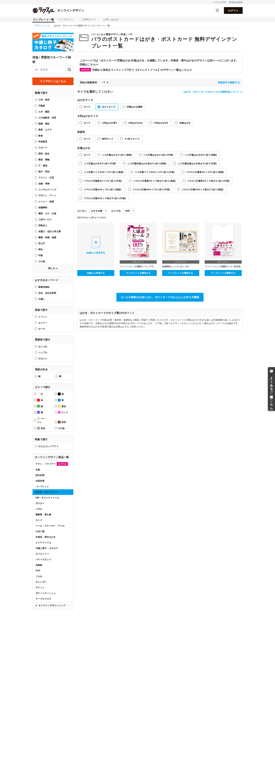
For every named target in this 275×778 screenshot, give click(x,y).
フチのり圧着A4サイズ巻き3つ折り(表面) (202, 189)
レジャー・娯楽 (46, 201)
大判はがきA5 (161, 123)
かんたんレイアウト (48, 446)
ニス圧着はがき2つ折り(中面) (158, 155)
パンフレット (42, 486)
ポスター (40, 503)
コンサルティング (47, 189)
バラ (103, 82)
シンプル (42, 352)
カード (39, 520)
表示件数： (117, 211)
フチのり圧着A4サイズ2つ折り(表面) (102, 189)
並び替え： (83, 211)
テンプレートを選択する (138, 273)
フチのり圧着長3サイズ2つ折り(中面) (103, 181)
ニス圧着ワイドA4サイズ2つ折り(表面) (103, 172)
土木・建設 (44, 111)
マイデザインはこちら (53, 81)
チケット (40, 587)
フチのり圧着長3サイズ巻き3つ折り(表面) (154, 181)
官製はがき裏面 (135, 107)
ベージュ (41, 420)
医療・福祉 (44, 123)
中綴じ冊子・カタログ (47, 548)
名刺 (38, 469)
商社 (40, 249)
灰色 (43, 428)
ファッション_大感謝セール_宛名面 (223, 266)
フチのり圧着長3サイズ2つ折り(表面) (205, 172)
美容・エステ (45, 129)
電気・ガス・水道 (47, 213)
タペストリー (42, 554)
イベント (42, 316)
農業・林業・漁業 (47, 237)
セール (41, 328)
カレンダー (41, 582)
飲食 (40, 135)
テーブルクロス (43, 598)
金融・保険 (44, 183)
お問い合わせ (111, 19)
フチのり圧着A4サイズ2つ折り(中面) (151, 189)
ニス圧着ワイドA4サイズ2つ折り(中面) (155, 172)
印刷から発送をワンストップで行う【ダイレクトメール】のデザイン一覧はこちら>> (136, 69)
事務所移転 (44, 287)
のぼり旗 (40, 531)
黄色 (64, 406)
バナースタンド (43, 559)
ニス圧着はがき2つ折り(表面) (117, 155)
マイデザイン (66, 19)
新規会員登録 (236, 2)
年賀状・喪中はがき (46, 537)
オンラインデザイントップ (52, 605)
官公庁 (41, 243)
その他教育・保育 (47, 117)
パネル (39, 509)
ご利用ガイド (88, 19)
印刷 (40, 255)
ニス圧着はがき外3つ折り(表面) (201, 155)
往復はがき (185, 123)
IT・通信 (42, 165)
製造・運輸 (44, 159)
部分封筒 (40, 475)
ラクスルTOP (219, 2)
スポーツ (42, 147)
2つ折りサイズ (132, 139)
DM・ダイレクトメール (47, 497)
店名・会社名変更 (47, 293)
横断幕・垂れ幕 (43, 514)
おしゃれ (42, 346)
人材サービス (45, 219)
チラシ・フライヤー (51, 464)
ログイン (233, 10)
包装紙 (39, 565)
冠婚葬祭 (42, 207)
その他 (41, 261)
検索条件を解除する (229, 82)
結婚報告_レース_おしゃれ (175, 266)
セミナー (42, 322)
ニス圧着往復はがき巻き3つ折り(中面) (197, 163)
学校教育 (42, 141)
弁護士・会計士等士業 (49, 231)
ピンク (65, 412)
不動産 (41, 105)
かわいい (42, 358)
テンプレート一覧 (43, 19)
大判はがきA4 (135, 123)
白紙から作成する (96, 273)
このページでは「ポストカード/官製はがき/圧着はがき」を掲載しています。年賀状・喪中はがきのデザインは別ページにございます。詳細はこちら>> (159, 62)
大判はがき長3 (109, 123)
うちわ (39, 576)
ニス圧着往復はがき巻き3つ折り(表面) (146, 163)
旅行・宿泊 (44, 171)
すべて (87, 107)
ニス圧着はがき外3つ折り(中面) (100, 163)
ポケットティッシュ (46, 593)
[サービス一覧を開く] (217, 10)
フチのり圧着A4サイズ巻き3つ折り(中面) (105, 198)
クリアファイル (43, 542)
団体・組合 (44, 153)
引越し (41, 299)
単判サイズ (107, 139)
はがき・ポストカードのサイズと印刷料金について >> (213, 91)
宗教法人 (42, 225)
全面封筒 (40, 481)
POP (38, 570)
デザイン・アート (47, 195)
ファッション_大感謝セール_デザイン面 (138, 266)
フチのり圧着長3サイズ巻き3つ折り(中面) (208, 181)
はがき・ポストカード (47, 492)
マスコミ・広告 (46, 177)
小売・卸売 (44, 99)
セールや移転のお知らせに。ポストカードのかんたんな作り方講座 (160, 297)
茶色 (64, 422)
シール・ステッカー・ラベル (50, 525)
